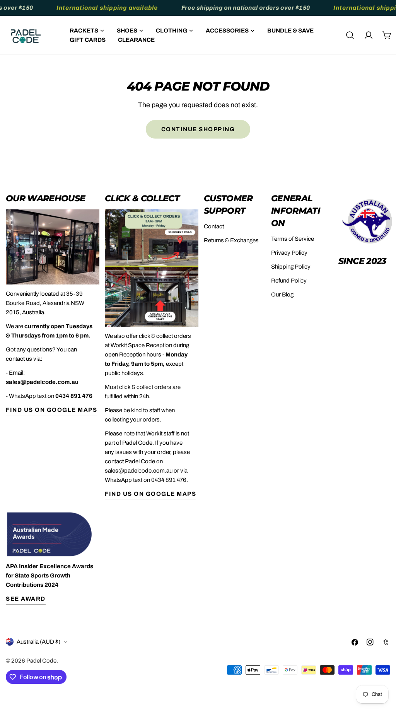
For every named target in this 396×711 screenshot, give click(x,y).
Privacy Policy (289, 253)
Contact (214, 226)
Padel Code (41, 661)
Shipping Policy (291, 267)
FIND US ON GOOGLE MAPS (51, 410)
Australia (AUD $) (38, 642)
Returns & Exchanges (231, 240)
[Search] (350, 35)
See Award (26, 599)
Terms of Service (292, 239)
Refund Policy (289, 281)
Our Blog (282, 294)
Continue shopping (198, 129)
